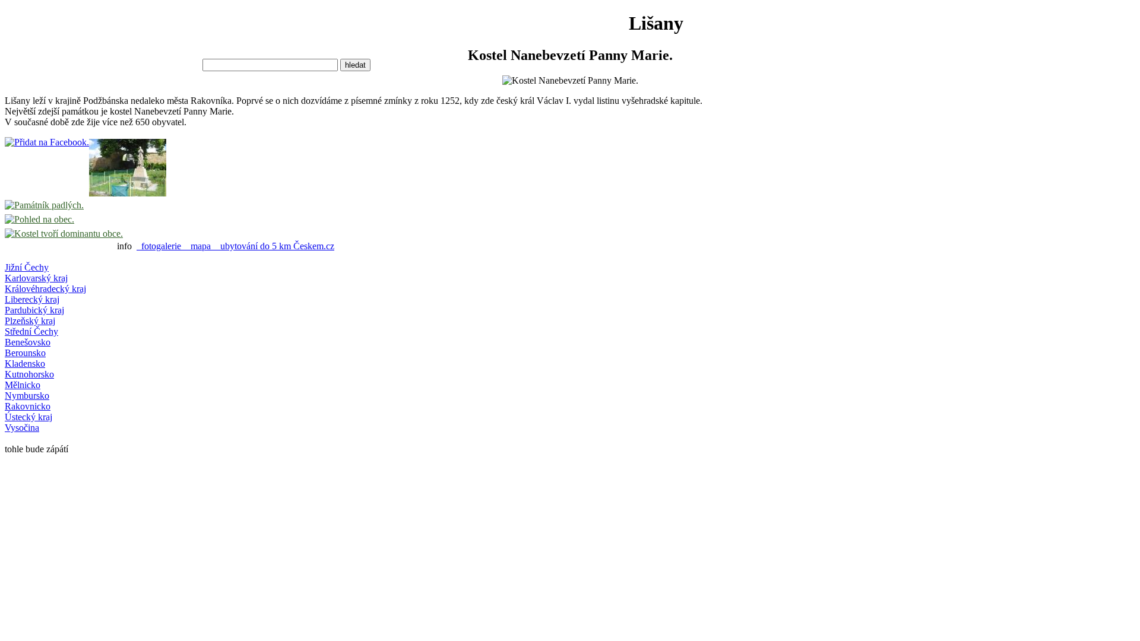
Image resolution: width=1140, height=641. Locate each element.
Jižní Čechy (27, 267)
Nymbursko (27, 396)
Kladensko (25, 363)
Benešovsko (27, 342)
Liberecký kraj (32, 299)
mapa (201, 246)
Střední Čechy (31, 331)
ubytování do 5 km (254, 246)
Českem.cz (313, 246)
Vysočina (22, 428)
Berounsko (25, 353)
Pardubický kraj (34, 310)
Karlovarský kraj (36, 278)
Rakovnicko (27, 406)
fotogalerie (161, 246)
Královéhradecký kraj (45, 289)
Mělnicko (22, 385)
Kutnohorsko (29, 374)
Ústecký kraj (28, 417)
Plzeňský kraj (30, 321)
